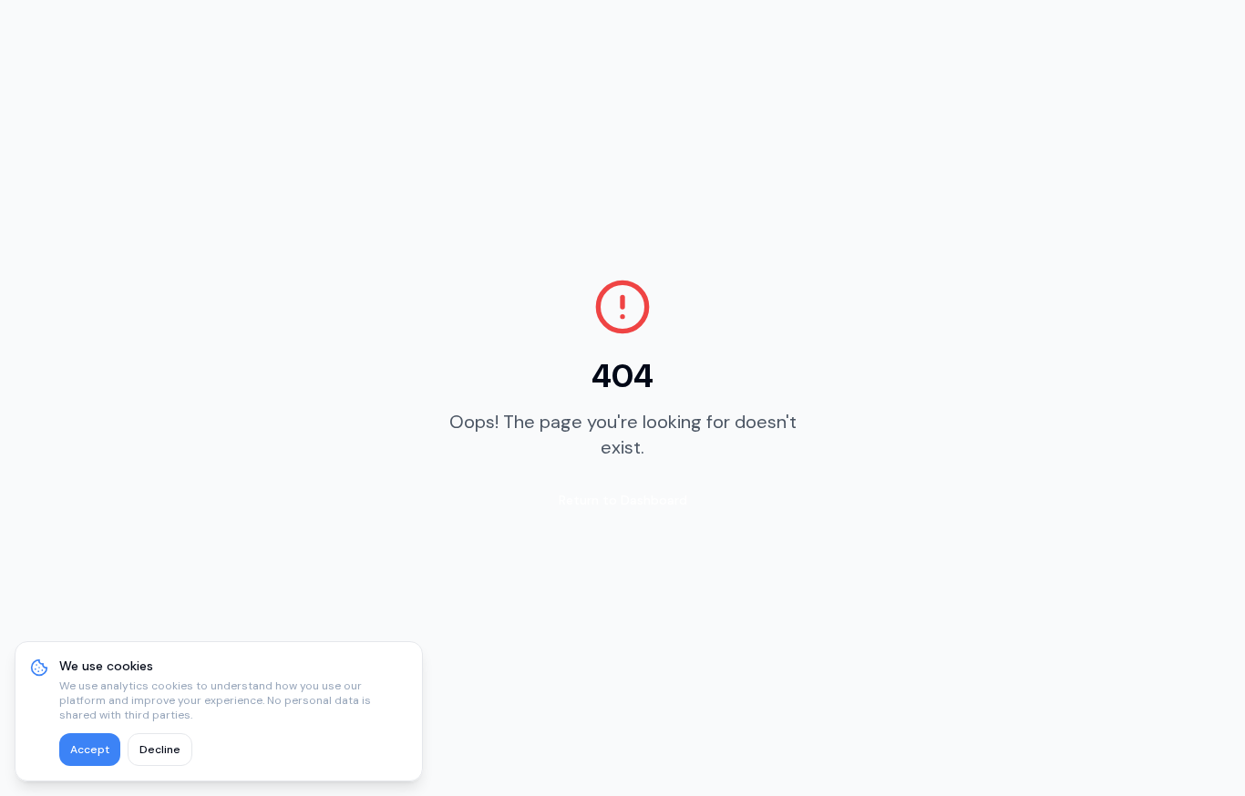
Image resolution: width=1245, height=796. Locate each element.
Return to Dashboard (623, 500)
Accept (89, 749)
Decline (159, 749)
